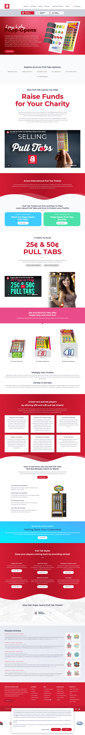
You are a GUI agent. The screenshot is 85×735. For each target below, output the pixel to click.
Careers (40, 6)
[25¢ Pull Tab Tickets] (68, 344)
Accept (56, 729)
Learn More (9, 51)
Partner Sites (47, 693)
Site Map (46, 697)
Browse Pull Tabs (12, 71)
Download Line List (27, 71)
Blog (58, 699)
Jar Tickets (73, 701)
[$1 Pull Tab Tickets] (17, 344)
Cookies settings (45, 729)
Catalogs (46, 691)
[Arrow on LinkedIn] (79, 709)
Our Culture (34, 693)
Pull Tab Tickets (74, 689)
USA (79, 6)
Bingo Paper (73, 695)
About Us (26, 6)
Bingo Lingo (60, 691)
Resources (60, 689)
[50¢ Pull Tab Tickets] (42, 344)
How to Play (60, 697)
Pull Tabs (46, 6)
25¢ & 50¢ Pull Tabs (42, 71)
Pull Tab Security (56, 71)
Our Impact (33, 6)
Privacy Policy (7, 708)
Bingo (67, 6)
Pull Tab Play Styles (71, 71)
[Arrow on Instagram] (76, 709)
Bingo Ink (72, 697)
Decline (66, 729)
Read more (55, 639)
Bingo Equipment (74, 699)
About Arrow (9, 700)
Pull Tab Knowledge (42, 76)
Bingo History (60, 693)
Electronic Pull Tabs (57, 6)
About (33, 689)
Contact (33, 699)
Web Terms (47, 695)
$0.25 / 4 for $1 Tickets (33, 265)
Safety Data (47, 699)
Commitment (34, 697)
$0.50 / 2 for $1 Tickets (51, 265)
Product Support (48, 689)
